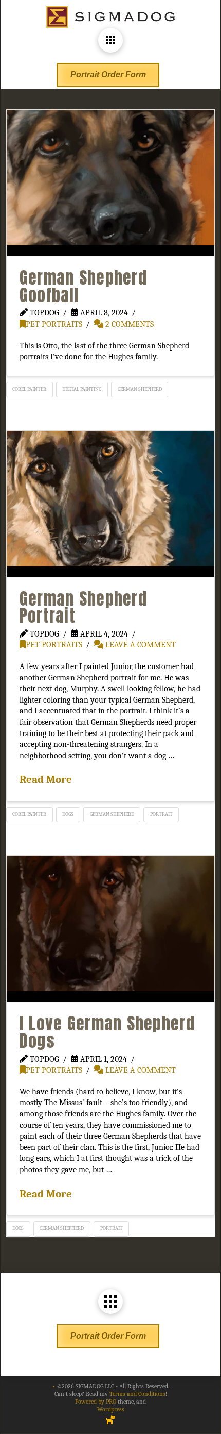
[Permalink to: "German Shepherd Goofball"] (111, 183)
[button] (110, 40)
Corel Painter (29, 389)
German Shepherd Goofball (83, 286)
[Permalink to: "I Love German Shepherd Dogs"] (111, 929)
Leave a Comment (139, 644)
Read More (46, 779)
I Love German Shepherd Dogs (107, 1032)
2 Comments (128, 324)
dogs (67, 814)
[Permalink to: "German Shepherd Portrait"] (111, 504)
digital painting (81, 389)
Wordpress (110, 1409)
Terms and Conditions (137, 1393)
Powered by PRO (95, 1401)
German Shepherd (140, 389)
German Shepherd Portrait (83, 607)
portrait (161, 814)
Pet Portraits (54, 324)
